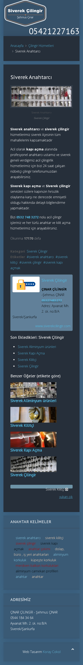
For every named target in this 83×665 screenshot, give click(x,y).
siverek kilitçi (54, 538)
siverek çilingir (31, 262)
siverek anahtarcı (41, 257)
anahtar (22, 576)
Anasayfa (17, 45)
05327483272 (52, 300)
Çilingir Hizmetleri (41, 45)
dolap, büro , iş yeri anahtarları (39, 552)
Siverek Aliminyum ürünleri (37, 347)
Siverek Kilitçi (27, 359)
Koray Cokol (52, 652)
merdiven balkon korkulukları (37, 565)
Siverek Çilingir (37, 251)
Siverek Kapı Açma (31, 353)
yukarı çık (66, 496)
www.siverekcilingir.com (53, 326)
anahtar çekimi (39, 549)
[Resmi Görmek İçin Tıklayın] (41, 96)
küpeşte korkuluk (43, 560)
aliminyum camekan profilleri (37, 571)
